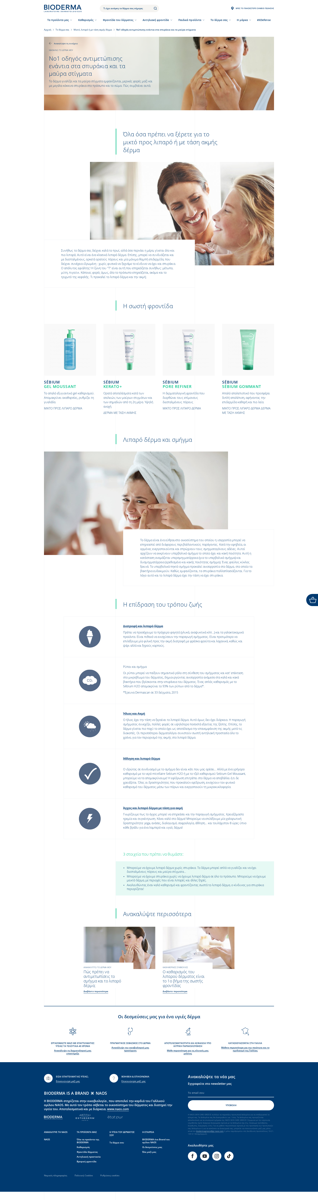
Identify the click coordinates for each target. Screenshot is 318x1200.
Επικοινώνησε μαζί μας (68, 1081)
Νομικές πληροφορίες (55, 1175)
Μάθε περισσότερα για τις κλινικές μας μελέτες (188, 1052)
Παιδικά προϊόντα (189, 20)
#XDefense (264, 20)
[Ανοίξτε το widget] (312, 600)
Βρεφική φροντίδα (86, 1161)
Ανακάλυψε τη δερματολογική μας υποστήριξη (72, 1052)
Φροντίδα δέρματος (87, 1152)
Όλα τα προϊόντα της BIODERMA (88, 1141)
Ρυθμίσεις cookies (109, 1175)
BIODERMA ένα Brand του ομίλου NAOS (156, 1141)
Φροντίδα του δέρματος (118, 20)
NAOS (47, 1139)
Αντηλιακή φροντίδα (156, 20)
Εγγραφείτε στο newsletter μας (210, 1084)
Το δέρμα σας (219, 20)
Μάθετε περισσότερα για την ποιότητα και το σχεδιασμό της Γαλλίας (245, 1049)
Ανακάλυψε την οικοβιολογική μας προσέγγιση (130, 1049)
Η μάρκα (242, 20)
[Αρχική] (63, 8)
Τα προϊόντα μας (58, 20)
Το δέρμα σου (116, 1142)
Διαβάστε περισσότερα (96, 991)
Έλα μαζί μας (149, 1152)
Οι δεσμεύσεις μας (152, 1147)
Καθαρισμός (86, 20)
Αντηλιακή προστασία (89, 1156)
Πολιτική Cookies (84, 1175)
